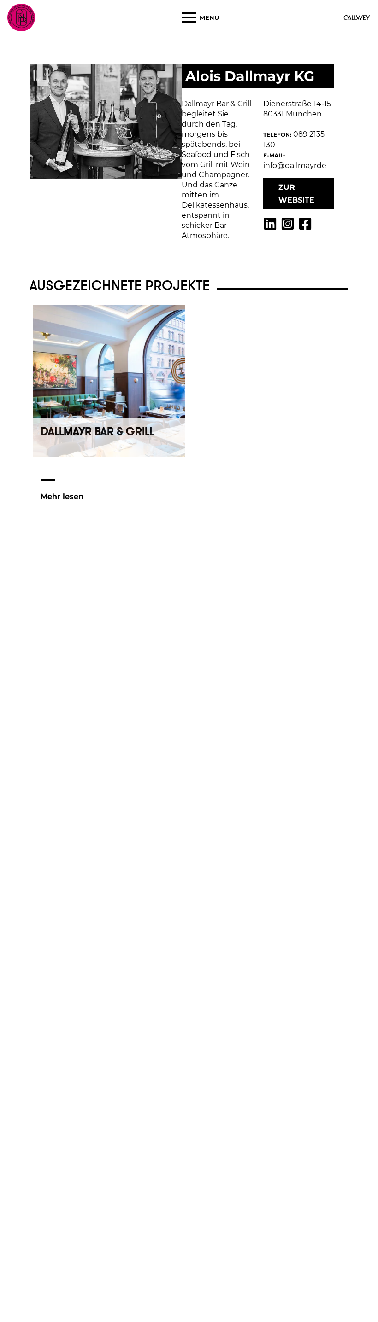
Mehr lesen (62, 496)
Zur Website (296, 193)
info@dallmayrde (294, 165)
